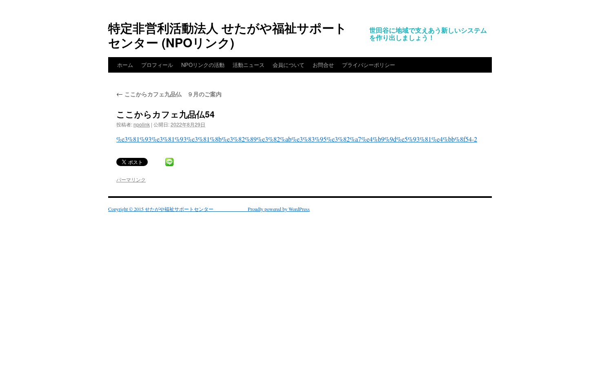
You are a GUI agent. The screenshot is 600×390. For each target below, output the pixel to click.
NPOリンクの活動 (202, 65)
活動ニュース (248, 65)
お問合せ (323, 65)
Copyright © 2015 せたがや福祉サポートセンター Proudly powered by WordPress (209, 209)
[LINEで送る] (169, 162)
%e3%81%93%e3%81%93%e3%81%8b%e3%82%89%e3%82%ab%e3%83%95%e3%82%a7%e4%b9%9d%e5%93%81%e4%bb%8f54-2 (296, 139)
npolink (141, 124)
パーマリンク (131, 179)
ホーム (125, 65)
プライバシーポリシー (368, 65)
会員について (288, 65)
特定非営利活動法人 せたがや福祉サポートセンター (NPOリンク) (227, 35)
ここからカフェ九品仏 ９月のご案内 (169, 94)
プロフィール (157, 65)
